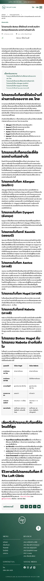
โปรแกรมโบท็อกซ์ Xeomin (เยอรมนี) (18, 88)
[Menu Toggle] (40, 7)
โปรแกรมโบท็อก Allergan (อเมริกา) (17, 83)
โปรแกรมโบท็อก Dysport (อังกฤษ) (17, 86)
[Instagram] (28, 567)
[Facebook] (25, 567)
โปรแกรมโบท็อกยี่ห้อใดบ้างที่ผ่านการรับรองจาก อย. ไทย (21, 77)
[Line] (34, 567)
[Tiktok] (31, 567)
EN (37, 7)
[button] (22, 506)
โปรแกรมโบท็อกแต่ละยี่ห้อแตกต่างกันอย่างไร (20, 81)
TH (33, 7)
